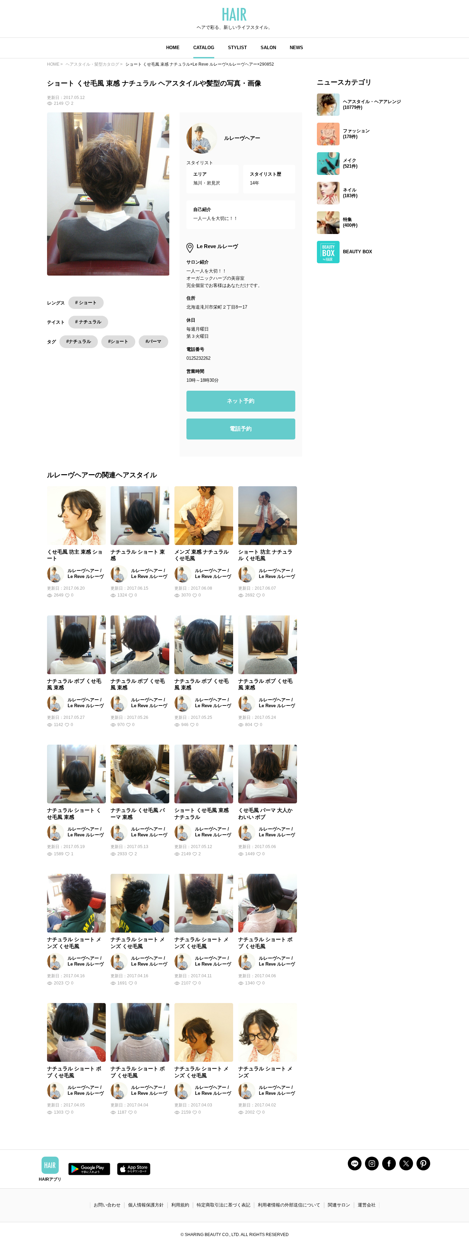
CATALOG (203, 47)
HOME (173, 47)
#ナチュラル (78, 341)
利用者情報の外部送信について (289, 1204)
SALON (268, 47)
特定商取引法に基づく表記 (223, 1204)
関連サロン (339, 1204)
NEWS (296, 47)
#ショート (118, 341)
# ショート (86, 302)
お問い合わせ (107, 1204)
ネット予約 (240, 401)
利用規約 (180, 1204)
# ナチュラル (88, 321)
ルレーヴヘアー (242, 138)
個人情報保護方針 (146, 1204)
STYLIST (237, 47)
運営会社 (367, 1204)
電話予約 (241, 429)
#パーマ (153, 341)
